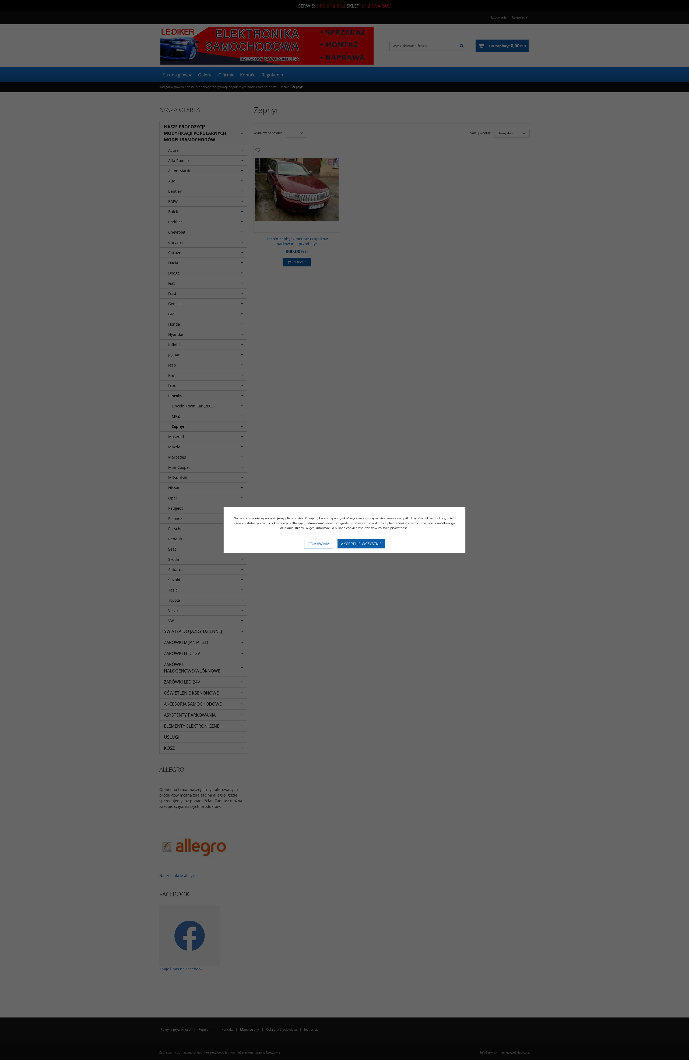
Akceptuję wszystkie (361, 543)
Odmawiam (319, 543)
